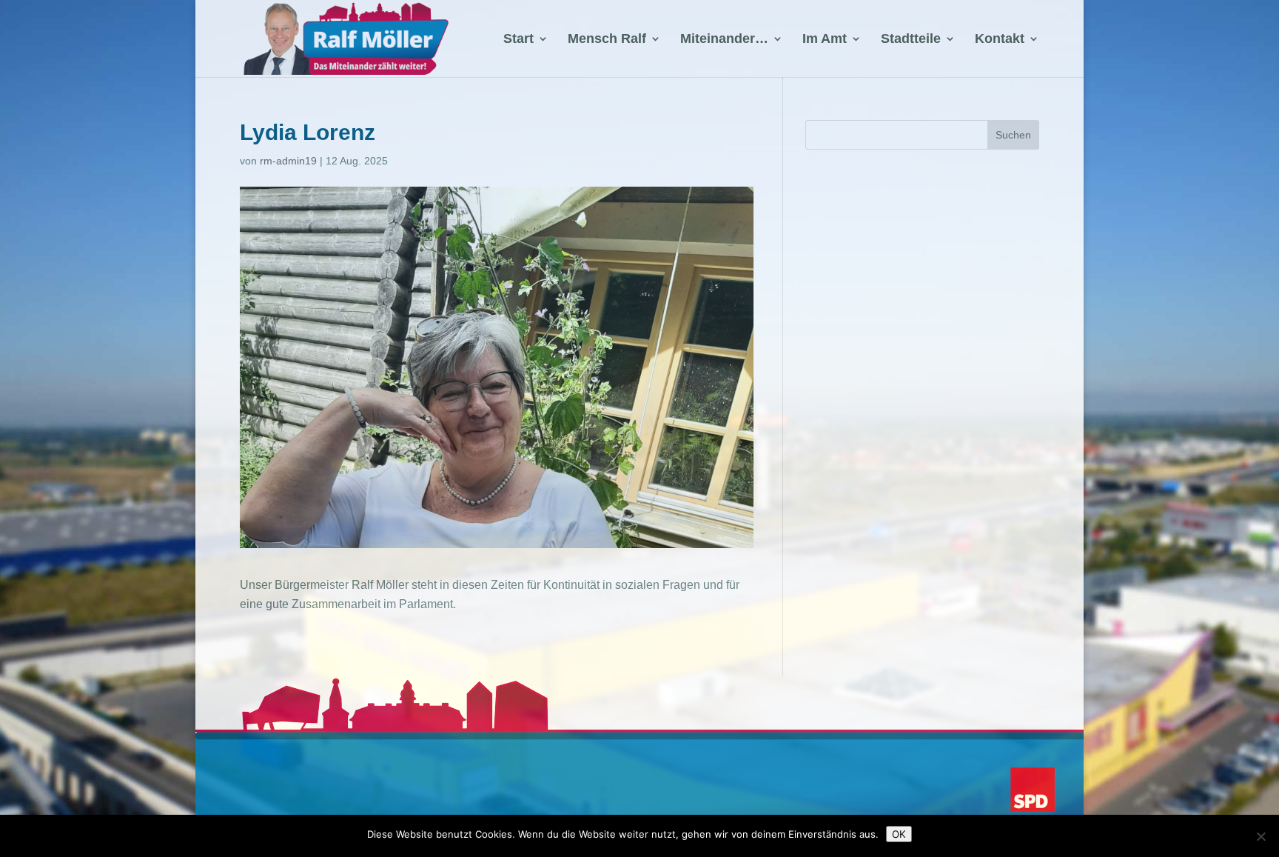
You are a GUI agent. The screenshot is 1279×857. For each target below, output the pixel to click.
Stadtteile (911, 39)
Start (518, 39)
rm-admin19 (288, 161)
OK (899, 834)
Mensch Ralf (607, 39)
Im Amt (824, 39)
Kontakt (999, 39)
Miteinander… (724, 39)
